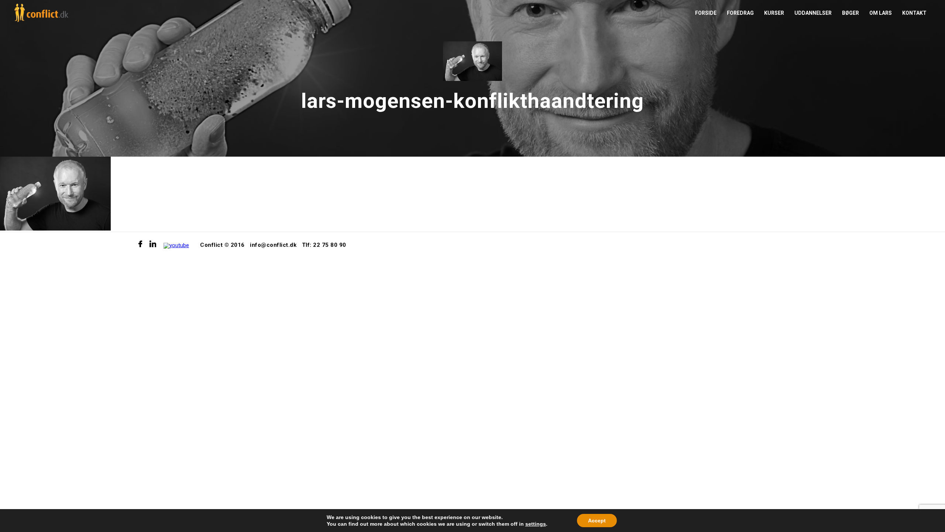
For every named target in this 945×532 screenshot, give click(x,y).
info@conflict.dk (273, 245)
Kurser (774, 13)
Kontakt (914, 13)
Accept (597, 521)
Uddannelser (813, 13)
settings (535, 524)
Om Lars (880, 13)
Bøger (850, 13)
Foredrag (740, 13)
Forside (706, 13)
